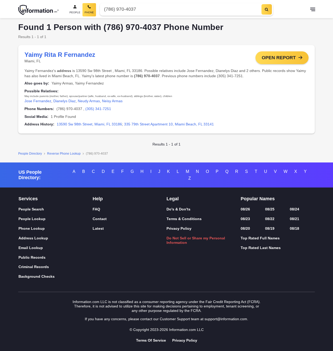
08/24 (294, 209)
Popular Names (258, 198)
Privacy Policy (178, 228)
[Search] (266, 9)
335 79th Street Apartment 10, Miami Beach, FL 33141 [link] (169, 124)
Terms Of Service (151, 340)
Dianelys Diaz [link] (64, 101)
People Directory (30, 153)
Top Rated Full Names (260, 238)
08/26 (245, 209)
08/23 (245, 219)
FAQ (96, 209)
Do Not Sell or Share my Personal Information (195, 240)
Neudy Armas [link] (89, 101)
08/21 (294, 219)
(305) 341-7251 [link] (98, 109)
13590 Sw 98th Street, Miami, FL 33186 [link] (89, 124)
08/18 (294, 228)
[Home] (38, 10)
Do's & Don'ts (178, 209)
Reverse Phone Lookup (64, 153)
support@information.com (225, 319)
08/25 (269, 209)
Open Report (279, 57)
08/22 (269, 219)
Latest (98, 228)
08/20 (245, 228)
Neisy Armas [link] (112, 101)
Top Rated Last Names (261, 248)
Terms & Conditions (184, 219)
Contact (100, 219)
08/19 (269, 228)
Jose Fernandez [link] (37, 101)
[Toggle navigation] (313, 10)
